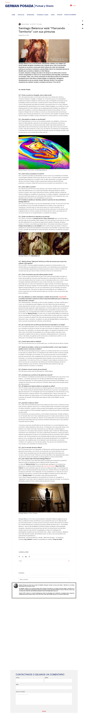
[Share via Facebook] (19, 556)
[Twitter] (82, 24)
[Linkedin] (82, 28)
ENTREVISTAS (30, 14)
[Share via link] (29, 556)
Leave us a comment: (20, 691)
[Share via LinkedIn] (26, 556)
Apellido (46, 677)
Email (17, 684)
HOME (13, 14)
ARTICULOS (21, 14)
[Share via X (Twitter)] (22, 556)
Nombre (17, 677)
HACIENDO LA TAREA (42, 14)
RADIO (53, 14)
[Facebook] (82, 21)
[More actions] (68, 24)
